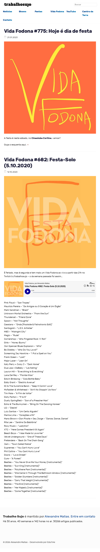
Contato (7, 20)
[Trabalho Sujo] (17, 5)
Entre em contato (83, 516)
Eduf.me (51, 542)
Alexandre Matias (57, 516)
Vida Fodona (57, 11)
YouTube (71, 11)
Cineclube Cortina (41, 138)
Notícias (7, 11)
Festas (38, 11)
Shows (22, 11)
